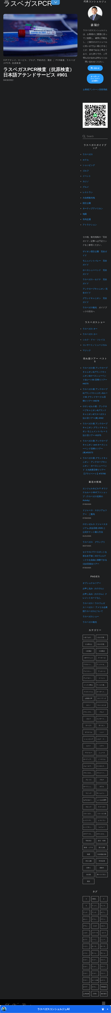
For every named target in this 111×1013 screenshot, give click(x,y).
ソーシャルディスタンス (95, 939)
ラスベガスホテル (95, 973)
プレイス (89, 780)
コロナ (95, 926)
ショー (102, 732)
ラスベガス (88, 154)
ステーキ (95, 933)
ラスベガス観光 (90, 307)
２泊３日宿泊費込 (102, 644)
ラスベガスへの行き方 (89, 813)
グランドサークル (86, 926)
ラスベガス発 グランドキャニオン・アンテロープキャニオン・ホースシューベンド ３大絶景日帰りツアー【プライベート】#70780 (95, 466)
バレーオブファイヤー (89, 766)
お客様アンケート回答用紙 (95, 89)
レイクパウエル (88, 820)
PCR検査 (60, 60)
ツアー (102, 746)
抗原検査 (16, 63)
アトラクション (90, 225)
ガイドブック (101, 698)
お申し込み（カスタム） (94, 588)
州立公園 (89, 861)
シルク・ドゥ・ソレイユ (94, 340)
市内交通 (87, 219)
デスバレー (88, 752)
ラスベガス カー (90, 334)
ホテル (86, 160)
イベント (87, 176)
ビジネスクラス (102, 766)
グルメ (86, 187)
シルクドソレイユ (86, 933)
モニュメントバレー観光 (104, 953)
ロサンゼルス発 (102, 834)
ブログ (32, 60)
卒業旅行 (104, 987)
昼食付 (102, 868)
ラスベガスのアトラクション (95, 960)
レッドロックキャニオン (89, 827)
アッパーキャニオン (102, 664)
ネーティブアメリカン (93, 208)
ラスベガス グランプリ (94, 542)
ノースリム (102, 759)
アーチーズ (102, 658)
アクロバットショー (89, 664)
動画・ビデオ (88, 847)
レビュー (102, 827)
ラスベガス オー (90, 329)
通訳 (50, 60)
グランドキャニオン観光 (104, 919)
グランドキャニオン (89, 712)
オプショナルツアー (92, 583)
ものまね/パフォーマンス (89, 800)
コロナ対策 (104, 926)
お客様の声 (88, 698)
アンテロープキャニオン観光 (95, 912)
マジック (87, 350)
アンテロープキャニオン (89, 678)
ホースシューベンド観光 (104, 946)
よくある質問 (101, 800)
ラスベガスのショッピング (104, 960)
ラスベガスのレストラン (104, 966)
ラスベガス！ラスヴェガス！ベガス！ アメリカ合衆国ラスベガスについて (95, 607)
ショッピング (89, 165)
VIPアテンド (9, 60)
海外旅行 (104, 993)
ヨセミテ (89, 807)
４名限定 (89, 651)
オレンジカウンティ (86, 919)
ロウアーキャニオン (89, 834)
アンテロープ (104, 905)
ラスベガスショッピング (86, 973)
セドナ (88, 746)
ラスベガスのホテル (95, 966)
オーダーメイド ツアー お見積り (95, 79)
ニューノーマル (104, 939)
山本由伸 (86, 993)
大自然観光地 (89, 198)
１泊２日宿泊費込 (102, 637)
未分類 (88, 874)
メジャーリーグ (86, 953)
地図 (85, 214)
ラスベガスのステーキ (86, 966)
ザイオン (102, 725)
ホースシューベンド (89, 786)
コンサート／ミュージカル (95, 345)
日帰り (88, 868)
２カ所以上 (88, 644)
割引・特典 (102, 840)
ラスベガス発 (101, 813)
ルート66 (95, 980)
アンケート (102, 671)
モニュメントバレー (102, 793)
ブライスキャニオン (89, 773)
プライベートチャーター (102, 773)
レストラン (88, 192)
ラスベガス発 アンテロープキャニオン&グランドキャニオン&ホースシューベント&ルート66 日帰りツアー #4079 (95, 376)
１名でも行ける (88, 637)
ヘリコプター (86, 946)
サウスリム (88, 732)
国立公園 (87, 203)
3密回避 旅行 (95, 899)
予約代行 (41, 60)
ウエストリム (88, 692)
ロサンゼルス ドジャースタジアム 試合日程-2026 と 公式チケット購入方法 (95, 528)
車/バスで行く (102, 874)
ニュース (102, 752)
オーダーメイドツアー (102, 692)
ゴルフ (86, 171)
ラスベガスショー (91, 617)
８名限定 (102, 651)
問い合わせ (95, 68)
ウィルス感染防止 (102, 685)
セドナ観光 (86, 939)
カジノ (86, 181)
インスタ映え (88, 685)
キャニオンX (101, 705)
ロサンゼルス (95, 987)
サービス (22, 60)
